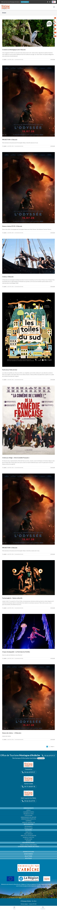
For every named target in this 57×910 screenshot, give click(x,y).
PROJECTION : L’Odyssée (9, 139)
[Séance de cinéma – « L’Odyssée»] (28, 697)
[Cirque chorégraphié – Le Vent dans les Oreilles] (28, 631)
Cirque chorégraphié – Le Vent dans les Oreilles (16, 652)
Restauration (28, 824)
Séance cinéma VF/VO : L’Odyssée (12, 226)
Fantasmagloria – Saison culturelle (12, 598)
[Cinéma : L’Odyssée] (28, 256)
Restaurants (28, 826)
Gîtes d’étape (28, 815)
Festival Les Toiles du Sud (9, 370)
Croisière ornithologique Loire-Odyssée (14, 49)
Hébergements (29, 808)
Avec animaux (28, 834)
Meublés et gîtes (29, 813)
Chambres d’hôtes (28, 812)
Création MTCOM (32, 904)
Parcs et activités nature (28, 835)
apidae (5, 59)
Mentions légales (24, 904)
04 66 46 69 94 (29, 801)
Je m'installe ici (24, 2)
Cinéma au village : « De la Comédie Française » (16, 457)
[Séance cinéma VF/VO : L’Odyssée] (28, 187)
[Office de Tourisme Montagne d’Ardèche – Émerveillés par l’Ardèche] (28, 864)
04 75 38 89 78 (29, 786)
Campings (28, 820)
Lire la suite (52, 59)
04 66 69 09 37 (49, 756)
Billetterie (28, 856)
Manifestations (28, 851)
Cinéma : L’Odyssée (8, 276)
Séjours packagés (28, 842)
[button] (54, 2)
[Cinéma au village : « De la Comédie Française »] (28, 420)
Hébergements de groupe (28, 817)
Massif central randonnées (28, 844)
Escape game (28, 839)
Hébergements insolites (28, 819)
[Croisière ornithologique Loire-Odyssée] (28, 33)
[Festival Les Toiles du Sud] (28, 330)
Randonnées (28, 854)
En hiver (28, 840)
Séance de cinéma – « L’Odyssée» (11, 733)
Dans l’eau (28, 832)
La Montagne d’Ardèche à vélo (28, 846)
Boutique (28, 858)
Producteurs (28, 828)
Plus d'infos (41, 758)
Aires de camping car (28, 822)
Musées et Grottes (28, 837)
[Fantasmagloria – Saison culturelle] (28, 577)
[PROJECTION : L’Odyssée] (28, 101)
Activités (28, 830)
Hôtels (28, 810)
